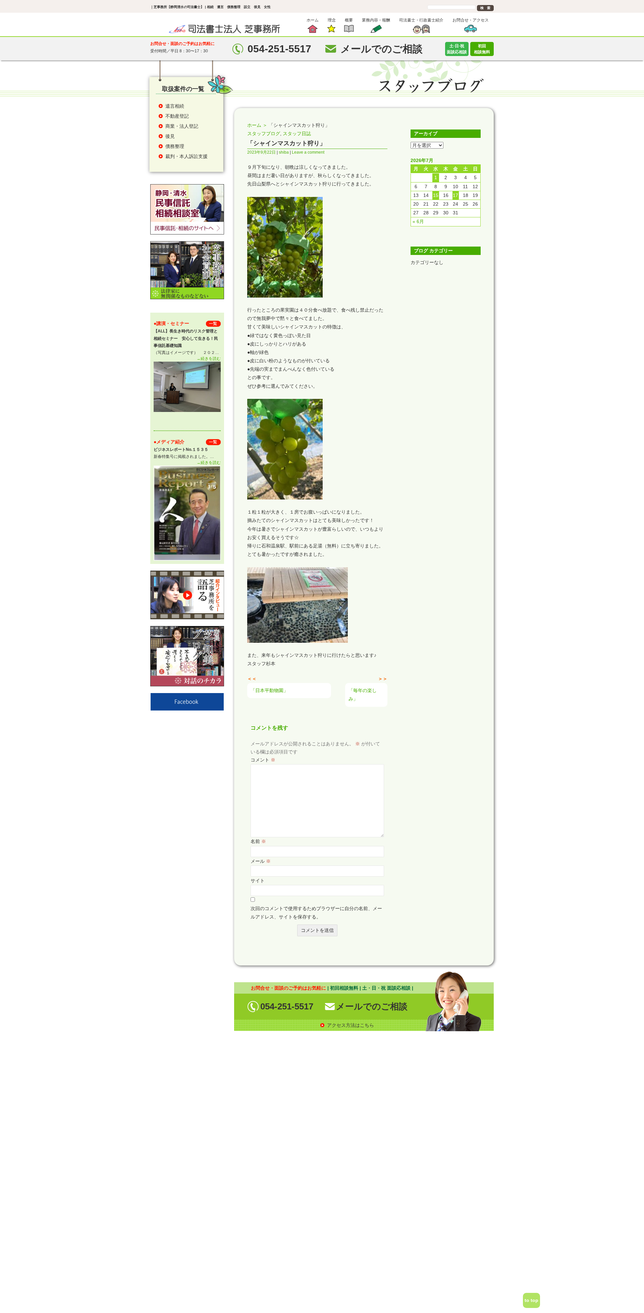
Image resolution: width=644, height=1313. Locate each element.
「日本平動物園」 (269, 690)
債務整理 (174, 146)
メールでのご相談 (372, 1006)
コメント (263, 760)
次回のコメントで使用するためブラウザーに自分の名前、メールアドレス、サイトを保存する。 (316, 913)
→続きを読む (209, 358)
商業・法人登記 (181, 126)
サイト (258, 880)
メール (261, 861)
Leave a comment (308, 152)
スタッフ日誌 (297, 133)
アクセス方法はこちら (350, 1025)
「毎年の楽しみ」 (362, 694)
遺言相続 (174, 106)
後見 (170, 136)
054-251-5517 (286, 1006)
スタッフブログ (263, 133)
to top (531, 1300)
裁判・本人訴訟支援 (186, 156)
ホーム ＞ (257, 125)
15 (435, 195)
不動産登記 (177, 116)
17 (455, 195)
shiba (284, 152)
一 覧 (213, 323)
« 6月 (418, 221)
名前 (258, 841)
